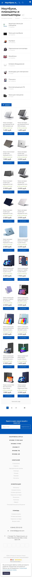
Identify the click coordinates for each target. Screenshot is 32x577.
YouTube (18, 545)
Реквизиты (16, 497)
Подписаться (25, 426)
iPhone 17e (16, 450)
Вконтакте (5, 545)
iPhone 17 (16, 447)
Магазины (16, 487)
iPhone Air (16, 454)
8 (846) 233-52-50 (16, 527)
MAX (27, 545)
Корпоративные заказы (16, 468)
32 (24, 408)
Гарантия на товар (16, 495)
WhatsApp (22, 545)
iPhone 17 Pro (16, 443)
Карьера (16, 475)
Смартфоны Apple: (16, 436)
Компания (16, 460)
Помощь (16, 510)
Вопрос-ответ (16, 521)
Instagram (9, 545)
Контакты (16, 478)
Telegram (14, 545)
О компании (16, 463)
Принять (6, 573)
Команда (16, 470)
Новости (16, 466)
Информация (16, 484)
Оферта (16, 502)
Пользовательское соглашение (16, 504)
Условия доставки (16, 492)
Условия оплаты (16, 490)
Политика (16, 499)
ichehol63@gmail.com (17, 531)
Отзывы (16, 473)
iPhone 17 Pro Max (16, 440)
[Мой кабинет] (26, 3)
